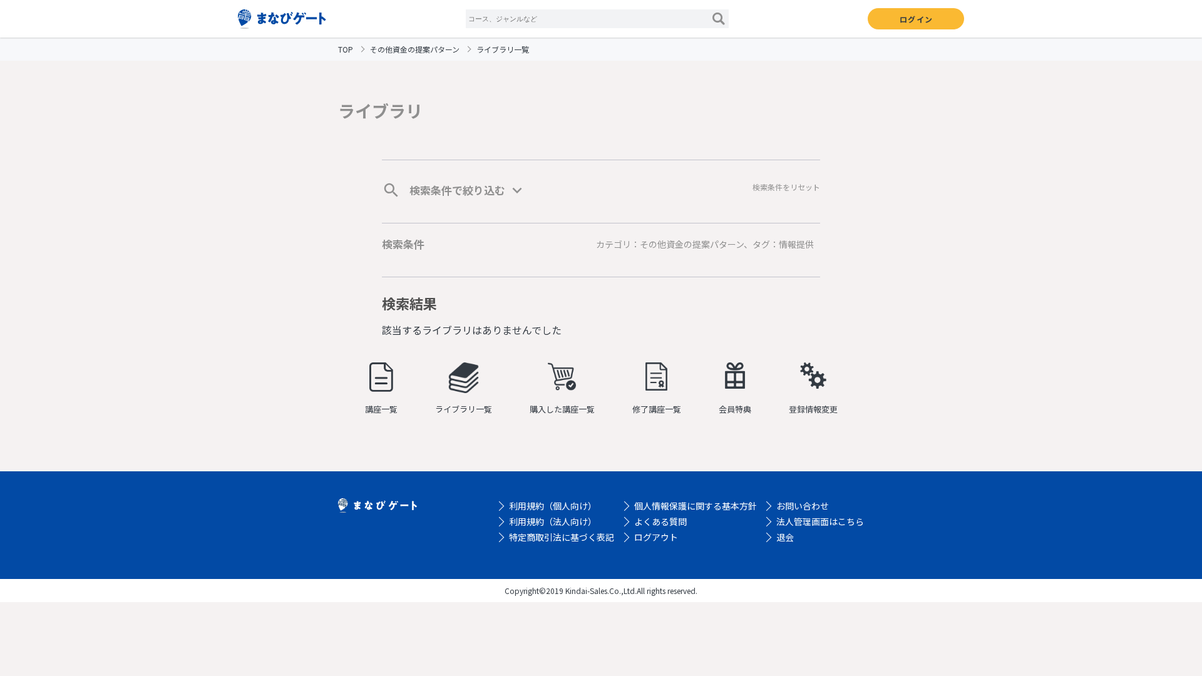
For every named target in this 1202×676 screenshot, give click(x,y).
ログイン (916, 19)
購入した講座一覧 (562, 409)
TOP (345, 49)
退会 (785, 537)
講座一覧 (381, 409)
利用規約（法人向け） (553, 521)
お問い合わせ (802, 505)
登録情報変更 (813, 409)
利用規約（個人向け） (553, 505)
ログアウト (656, 537)
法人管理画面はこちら (820, 521)
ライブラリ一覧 (463, 409)
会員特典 (735, 409)
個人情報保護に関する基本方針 (695, 505)
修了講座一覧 (656, 409)
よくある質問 (660, 521)
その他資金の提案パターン (415, 49)
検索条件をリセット (786, 187)
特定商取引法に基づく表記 (561, 537)
